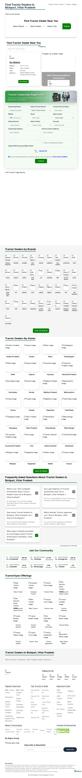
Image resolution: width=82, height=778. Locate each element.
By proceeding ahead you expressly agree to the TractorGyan (38, 157)
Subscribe (70, 749)
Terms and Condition (59, 157)
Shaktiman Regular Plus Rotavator (9, 718)
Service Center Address (50, 129)
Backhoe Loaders (8, 711)
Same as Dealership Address (53, 143)
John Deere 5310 (46, 703)
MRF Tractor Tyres (9, 691)
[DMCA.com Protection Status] (63, 731)
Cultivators (20, 717)
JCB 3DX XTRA (19, 711)
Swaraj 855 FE (35, 691)
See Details (24, 81)
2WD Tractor (59, 697)
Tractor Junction (27, 730)
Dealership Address (15, 129)
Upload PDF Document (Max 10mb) (21, 146)
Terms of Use (56, 731)
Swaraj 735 (35, 717)
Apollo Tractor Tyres (8, 704)
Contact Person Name (61, 106)
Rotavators (9, 697)
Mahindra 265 (45, 717)
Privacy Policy (49, 730)
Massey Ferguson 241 (45, 710)
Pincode (56, 121)
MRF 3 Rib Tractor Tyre (20, 692)
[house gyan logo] (14, 751)
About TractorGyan (10, 730)
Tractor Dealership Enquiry (72, 710)
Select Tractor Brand (38, 106)
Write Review (70, 703)
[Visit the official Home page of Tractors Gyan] (17, 672)
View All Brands (41, 331)
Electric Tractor (59, 715)
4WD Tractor (59, 691)
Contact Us (35, 730)
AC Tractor (61, 709)
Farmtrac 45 (34, 711)
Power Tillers (18, 700)
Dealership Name (14, 106)
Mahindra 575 (45, 697)
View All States (41, 471)
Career (42, 730)
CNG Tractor (59, 703)
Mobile (10, 114)
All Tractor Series (71, 697)
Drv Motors (15, 62)
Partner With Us (19, 731)
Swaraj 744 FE (35, 697)
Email (33, 114)
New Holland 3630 (34, 704)
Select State (57, 114)
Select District (13, 121)
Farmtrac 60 (45, 691)
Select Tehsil (35, 121)
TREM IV (71, 691)
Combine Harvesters (20, 706)
